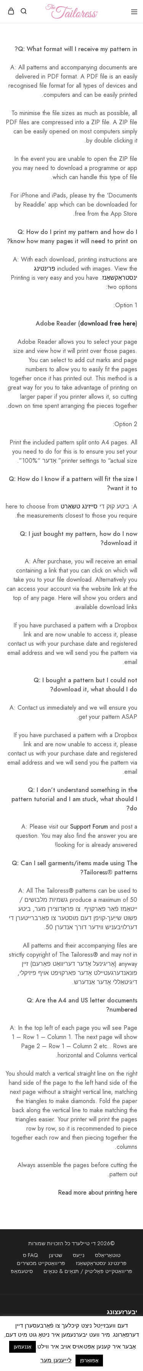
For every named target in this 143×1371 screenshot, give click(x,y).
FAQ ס (30, 1255)
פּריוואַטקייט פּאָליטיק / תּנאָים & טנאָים (87, 1271)
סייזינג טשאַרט (79, 506)
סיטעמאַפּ (22, 1271)
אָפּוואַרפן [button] (89, 1360)
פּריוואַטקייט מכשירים (41, 1263)
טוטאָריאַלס (108, 1255)
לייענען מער (56, 1360)
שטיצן (55, 1255)
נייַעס (78, 1255)
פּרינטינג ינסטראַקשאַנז (101, 1263)
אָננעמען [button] (22, 1346)
